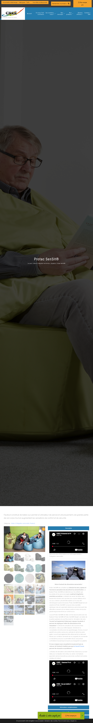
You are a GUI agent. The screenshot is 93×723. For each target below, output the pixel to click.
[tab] (68, 528)
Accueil (29, 13)
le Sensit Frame (79, 646)
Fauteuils (53, 263)
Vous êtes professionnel (40, 2)
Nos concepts (60, 13)
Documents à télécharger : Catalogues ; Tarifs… (16, 2)
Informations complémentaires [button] (68, 707)
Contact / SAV (87, 13)
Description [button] (68, 528)
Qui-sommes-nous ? (50, 13)
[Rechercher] (68, 4)
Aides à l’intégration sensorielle (41, 263)
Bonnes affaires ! (80, 13)
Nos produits (69, 13)
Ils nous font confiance (40, 13)
